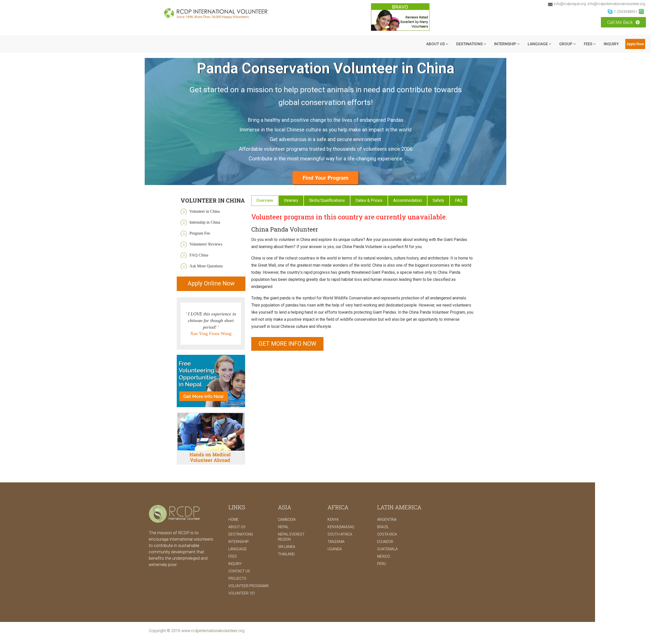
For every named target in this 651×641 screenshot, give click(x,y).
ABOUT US (436, 44)
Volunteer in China (204, 211)
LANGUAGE (538, 44)
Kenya (333, 519)
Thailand (286, 554)
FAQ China (198, 255)
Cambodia (287, 519)
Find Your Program (325, 177)
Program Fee (199, 233)
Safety (438, 200)
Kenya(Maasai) (341, 527)
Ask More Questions (206, 266)
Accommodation (407, 200)
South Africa (340, 534)
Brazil (383, 527)
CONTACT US (239, 571)
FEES (232, 556)
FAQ (458, 200)
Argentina (387, 519)
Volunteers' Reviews (205, 244)
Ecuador (385, 542)
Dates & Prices (369, 200)
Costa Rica (387, 534)
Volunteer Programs (248, 586)
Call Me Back (620, 22)
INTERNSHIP (505, 44)
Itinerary (291, 200)
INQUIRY (611, 44)
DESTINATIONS (470, 44)
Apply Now (635, 44)
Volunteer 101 (241, 593)
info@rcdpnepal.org (570, 4)
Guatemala (387, 549)
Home (233, 519)
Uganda (335, 549)
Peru (381, 564)
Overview (264, 200)
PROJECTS (237, 578)
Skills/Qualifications (327, 200)
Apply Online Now (211, 283)
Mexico (383, 556)
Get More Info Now (287, 343)
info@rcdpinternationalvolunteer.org (616, 4)
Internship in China (204, 222)
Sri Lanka (286, 547)
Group (566, 44)
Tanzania (336, 542)
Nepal (283, 527)
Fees (588, 44)
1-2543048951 (625, 12)
